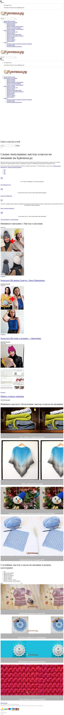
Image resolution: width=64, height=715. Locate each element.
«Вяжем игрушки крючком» (14, 167)
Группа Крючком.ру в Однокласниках (9, 219)
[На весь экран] (2, 712)
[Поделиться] (4, 712)
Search (17, 145)
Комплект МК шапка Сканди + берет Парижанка (23, 280)
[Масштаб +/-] (1, 712)
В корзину (3, 276)
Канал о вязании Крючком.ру (7, 208)
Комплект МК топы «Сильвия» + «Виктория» (21, 338)
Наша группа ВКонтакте (6, 196)
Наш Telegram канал (6, 184)
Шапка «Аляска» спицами (12, 396)
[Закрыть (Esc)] (6, 712)
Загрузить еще (4, 703)
